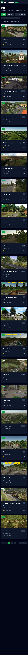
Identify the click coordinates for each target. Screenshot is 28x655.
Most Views (16, 17)
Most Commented (6, 17)
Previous (4, 543)
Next (24, 543)
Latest (3, 14)
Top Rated (10, 14)
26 (20, 542)
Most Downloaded (20, 14)
